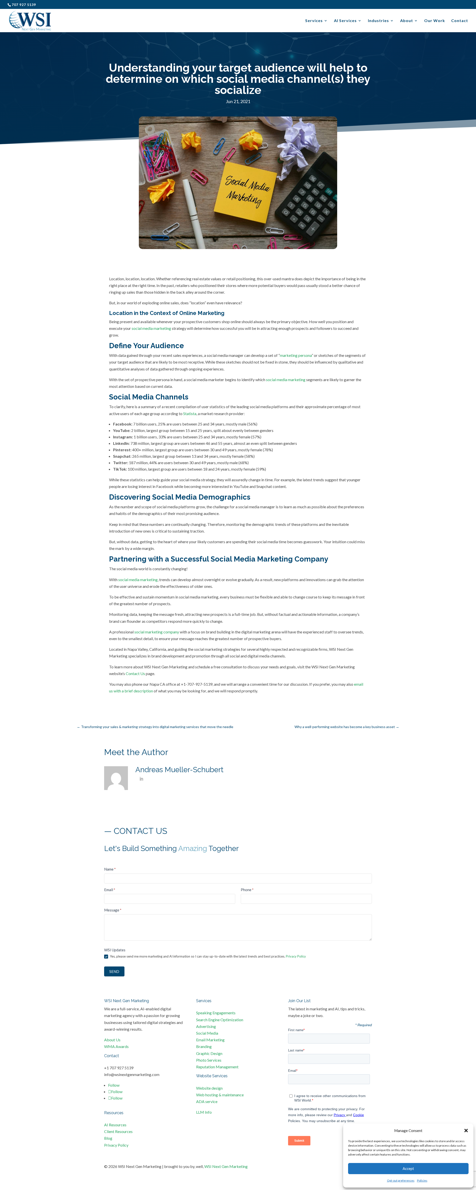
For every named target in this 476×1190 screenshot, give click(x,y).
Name (110, 869)
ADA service (206, 1101)
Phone (247, 889)
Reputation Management (217, 1066)
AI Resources (115, 1124)
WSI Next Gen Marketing (226, 1166)
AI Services (345, 21)
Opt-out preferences (401, 1180)
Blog (108, 1138)
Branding (204, 1046)
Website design (209, 1088)
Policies (422, 1180)
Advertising (206, 1026)
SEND (114, 971)
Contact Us (135, 673)
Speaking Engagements (216, 1012)
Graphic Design (209, 1053)
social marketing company (156, 631)
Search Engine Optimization (219, 1019)
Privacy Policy (296, 956)
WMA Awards (116, 1046)
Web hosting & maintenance (220, 1094)
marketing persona (296, 355)
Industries (378, 21)
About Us (112, 1039)
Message (112, 910)
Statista (189, 413)
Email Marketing (210, 1039)
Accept (408, 1168)
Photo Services (208, 1060)
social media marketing (151, 328)
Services (314, 21)
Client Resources (118, 1131)
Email (109, 889)
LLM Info (204, 1112)
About (406, 21)
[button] (466, 1130)
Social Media (207, 1033)
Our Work (434, 21)
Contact (459, 21)
